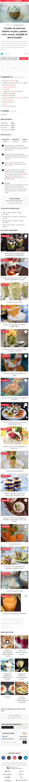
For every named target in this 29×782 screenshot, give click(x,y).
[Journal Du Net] (21, 771)
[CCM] (7, 771)
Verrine (25, 3)
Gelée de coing (6, 212)
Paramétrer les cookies (17, 763)
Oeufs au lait (5, 225)
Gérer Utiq (25, 763)
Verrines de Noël (6, 627)
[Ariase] (7, 780)
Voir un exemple (23, 736)
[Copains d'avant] (7, 777)
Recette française (17, 623)
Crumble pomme (7, 216)
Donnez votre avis (18, 25)
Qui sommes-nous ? (7, 762)
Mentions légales (5, 765)
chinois (6, 176)
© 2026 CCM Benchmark (22, 765)
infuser (10, 173)
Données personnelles (6, 763)
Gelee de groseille (7, 221)
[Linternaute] (7, 774)
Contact (13, 762)
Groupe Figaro (13, 765)
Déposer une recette (7, 727)
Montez (13, 177)
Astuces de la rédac (8, 739)
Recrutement (23, 762)
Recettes (5, 3)
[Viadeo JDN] (21, 777)
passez (24, 174)
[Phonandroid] (21, 780)
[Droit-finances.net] (21, 774)
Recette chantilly (6, 619)
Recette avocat (18, 619)
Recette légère (6, 623)
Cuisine (5, 736)
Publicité (18, 762)
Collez (6, 162)
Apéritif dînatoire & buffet (15, 3)
